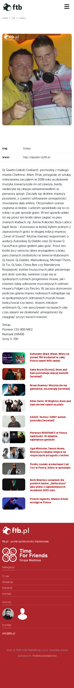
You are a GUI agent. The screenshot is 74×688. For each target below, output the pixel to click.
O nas (5, 576)
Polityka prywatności (45, 655)
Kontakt (6, 593)
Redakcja (7, 582)
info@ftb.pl (8, 633)
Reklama (7, 588)
